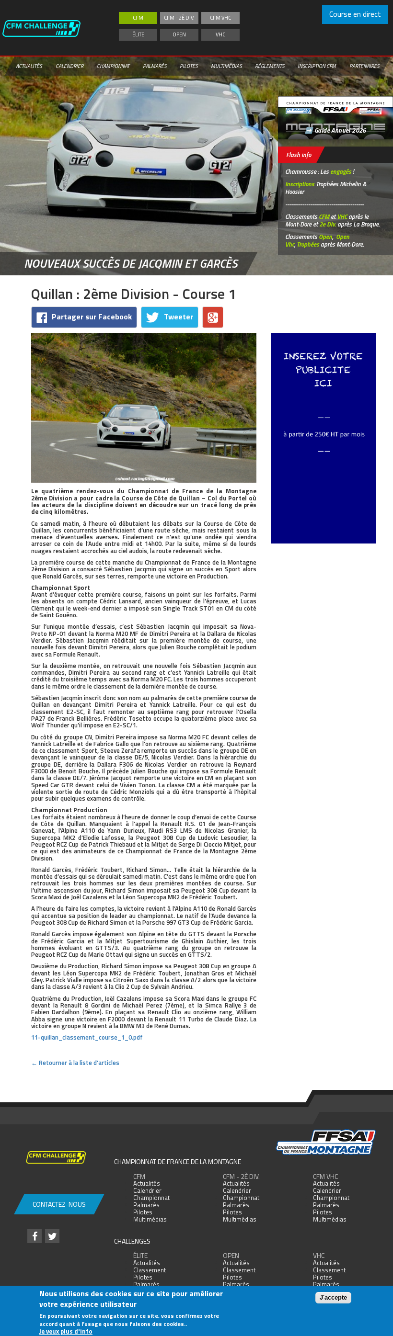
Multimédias (226, 66)
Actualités (29, 66)
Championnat (113, 66)
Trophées (308, 244)
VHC (220, 34)
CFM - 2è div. (179, 18)
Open (179, 34)
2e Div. (327, 224)
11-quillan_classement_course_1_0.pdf (87, 1037)
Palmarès (154, 66)
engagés (340, 171)
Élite (138, 34)
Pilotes (188, 66)
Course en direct (355, 14)
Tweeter (178, 316)
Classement (149, 1270)
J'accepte (333, 1297)
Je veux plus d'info (65, 1331)
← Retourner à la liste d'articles (75, 1062)
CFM (138, 18)
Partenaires (364, 66)
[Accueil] (51, 28)
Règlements (269, 66)
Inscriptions (299, 184)
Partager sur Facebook (92, 316)
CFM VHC (220, 18)
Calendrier (69, 66)
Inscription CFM (317, 66)
